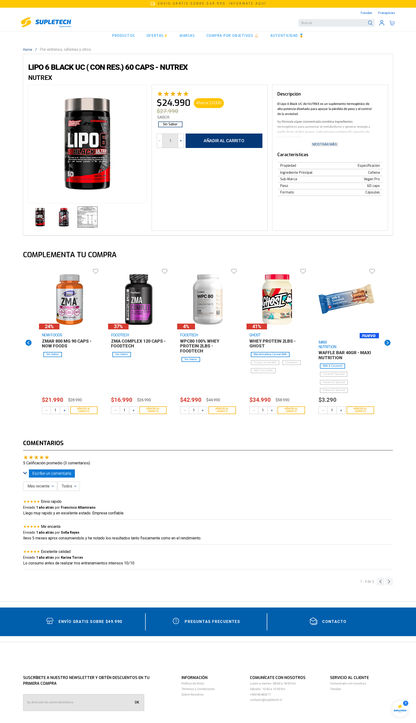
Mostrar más (324, 144)
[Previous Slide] (28, 342)
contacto (334, 621)
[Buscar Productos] (371, 23)
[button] (208, 4)
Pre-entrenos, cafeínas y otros (65, 49)
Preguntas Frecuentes (212, 621)
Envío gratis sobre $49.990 (90, 621)
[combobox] (337, 23)
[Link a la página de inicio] (29, 49)
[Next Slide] (387, 342)
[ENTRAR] (382, 23)
